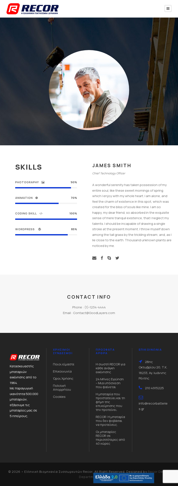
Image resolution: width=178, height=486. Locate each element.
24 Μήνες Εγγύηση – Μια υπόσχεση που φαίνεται (110, 383)
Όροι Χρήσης (63, 378)
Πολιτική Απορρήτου (62, 387)
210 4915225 (154, 388)
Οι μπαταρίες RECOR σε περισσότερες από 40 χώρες (110, 437)
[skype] (109, 257)
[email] (94, 257)
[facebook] (102, 257)
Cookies (59, 396)
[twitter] (117, 257)
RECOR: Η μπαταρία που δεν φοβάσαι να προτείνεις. (110, 421)
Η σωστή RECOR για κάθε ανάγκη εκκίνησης (110, 368)
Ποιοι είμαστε (63, 364)
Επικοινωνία (62, 371)
